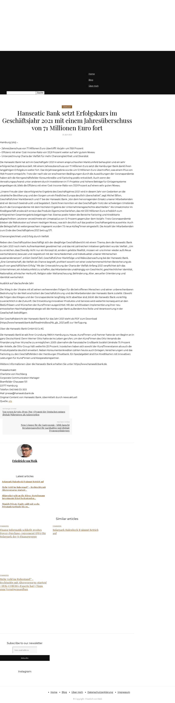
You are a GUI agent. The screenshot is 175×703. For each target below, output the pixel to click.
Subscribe (25, 658)
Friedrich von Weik (24, 461)
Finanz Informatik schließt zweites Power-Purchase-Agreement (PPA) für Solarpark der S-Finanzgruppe (23, 533)
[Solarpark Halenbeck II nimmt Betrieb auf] (76, 556)
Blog (91, 80)
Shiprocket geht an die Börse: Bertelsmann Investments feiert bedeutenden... (23, 497)
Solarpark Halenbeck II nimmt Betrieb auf (23, 481)
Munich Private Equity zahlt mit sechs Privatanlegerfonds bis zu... (21, 505)
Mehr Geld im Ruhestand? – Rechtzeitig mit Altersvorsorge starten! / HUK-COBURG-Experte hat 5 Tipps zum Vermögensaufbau (23, 584)
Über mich (94, 86)
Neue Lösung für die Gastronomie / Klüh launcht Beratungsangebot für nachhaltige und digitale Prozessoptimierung (45, 428)
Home (92, 74)
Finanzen (67, 107)
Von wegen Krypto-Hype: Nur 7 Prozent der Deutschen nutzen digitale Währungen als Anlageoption (33, 413)
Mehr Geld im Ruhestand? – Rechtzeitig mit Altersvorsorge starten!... (24, 488)
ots (10, 401)
